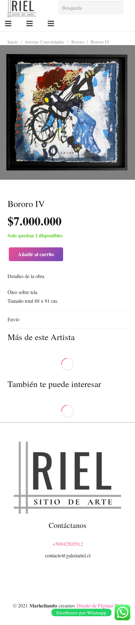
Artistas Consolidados (44, 42)
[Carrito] (127, 23)
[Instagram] (67, 583)
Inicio (13, 42)
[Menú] (8, 23)
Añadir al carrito (36, 254)
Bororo (77, 42)
